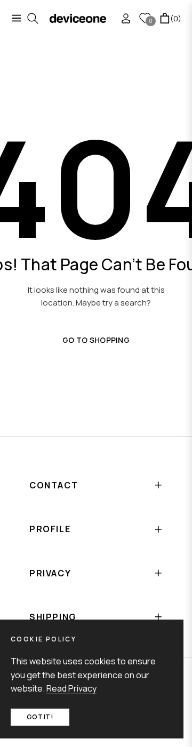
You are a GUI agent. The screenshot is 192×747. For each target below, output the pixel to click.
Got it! (40, 716)
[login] (122, 18)
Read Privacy (71, 688)
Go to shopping (96, 340)
